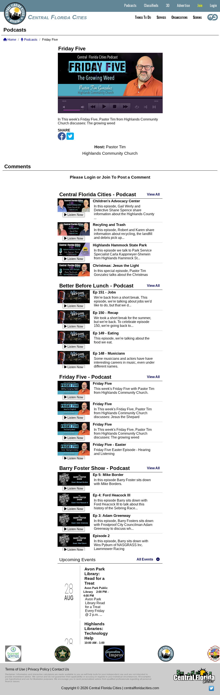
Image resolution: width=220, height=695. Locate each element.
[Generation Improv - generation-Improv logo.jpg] (109, 654)
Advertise (183, 5)
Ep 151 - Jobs (104, 292)
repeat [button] (137, 107)
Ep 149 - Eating (106, 333)
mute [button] (64, 107)
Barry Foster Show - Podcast (94, 468)
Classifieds (151, 5)
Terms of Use (15, 669)
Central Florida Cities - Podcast (97, 194)
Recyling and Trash (109, 224)
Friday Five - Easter (109, 444)
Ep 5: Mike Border (108, 475)
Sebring (197, 17)
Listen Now (75, 214)
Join (199, 5)
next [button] (125, 106)
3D (168, 5)
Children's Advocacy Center (116, 201)
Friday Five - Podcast (85, 377)
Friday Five (102, 383)
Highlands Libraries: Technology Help (96, 631)
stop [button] (114, 106)
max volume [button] (82, 107)
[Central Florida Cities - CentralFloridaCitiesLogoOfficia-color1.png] (161, 654)
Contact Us (60, 669)
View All (153, 194)
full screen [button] (154, 107)
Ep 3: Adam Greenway (111, 515)
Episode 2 (101, 536)
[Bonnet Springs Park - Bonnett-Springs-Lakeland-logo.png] (9, 654)
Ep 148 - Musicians (109, 353)
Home (11, 39)
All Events (145, 559)
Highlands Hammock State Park (120, 245)
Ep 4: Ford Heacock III (111, 495)
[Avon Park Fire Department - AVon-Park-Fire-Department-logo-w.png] (210, 654)
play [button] (104, 106)
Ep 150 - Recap (105, 312)
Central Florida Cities (57, 17)
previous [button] (93, 106)
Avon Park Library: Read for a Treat (94, 576)
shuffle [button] (145, 107)
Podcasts (130, 5)
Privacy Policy (38, 669)
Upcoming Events (77, 559)
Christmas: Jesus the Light (116, 265)
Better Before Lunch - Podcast (96, 286)
